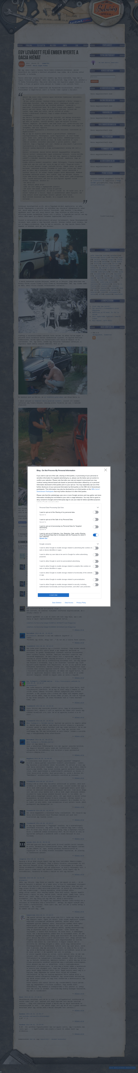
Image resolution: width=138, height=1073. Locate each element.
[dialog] (69, 536)
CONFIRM (53, 595)
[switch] (96, 512)
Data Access (69, 602)
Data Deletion (56, 602)
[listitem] (69, 507)
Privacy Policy (81, 602)
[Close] (106, 471)
